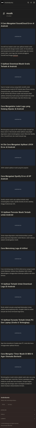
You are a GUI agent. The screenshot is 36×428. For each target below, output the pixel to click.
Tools (3, 414)
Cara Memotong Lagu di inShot (14, 248)
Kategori (3, 410)
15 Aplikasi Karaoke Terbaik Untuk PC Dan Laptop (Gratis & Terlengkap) (17, 321)
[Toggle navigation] (34, 2)
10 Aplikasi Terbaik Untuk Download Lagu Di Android (16, 285)
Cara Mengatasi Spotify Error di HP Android (16, 177)
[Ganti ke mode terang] (31, 2)
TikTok (3, 404)
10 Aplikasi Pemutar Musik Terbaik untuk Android (16, 213)
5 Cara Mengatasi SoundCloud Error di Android (17, 24)
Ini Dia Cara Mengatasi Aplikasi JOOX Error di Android (17, 145)
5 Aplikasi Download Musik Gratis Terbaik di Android (15, 65)
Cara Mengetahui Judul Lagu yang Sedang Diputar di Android (15, 107)
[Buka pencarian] (28, 2)
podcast (15, 55)
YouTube (10, 404)
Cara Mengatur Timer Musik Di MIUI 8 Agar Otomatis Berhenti (17, 355)
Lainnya (3, 418)
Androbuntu (9, 2)
